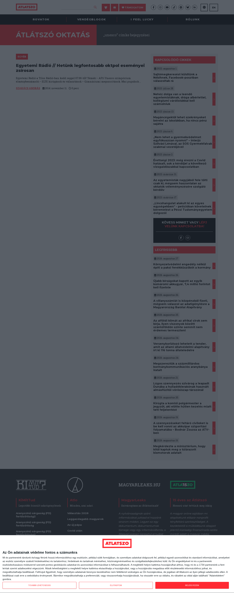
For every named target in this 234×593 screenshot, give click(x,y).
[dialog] (117, 564)
